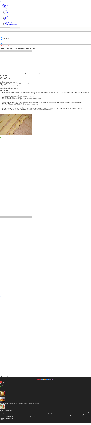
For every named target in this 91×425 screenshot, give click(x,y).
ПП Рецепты (63, 415)
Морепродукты (5, 10)
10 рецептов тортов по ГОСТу (7, 410)
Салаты (4, 7)
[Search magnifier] (1, 29)
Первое (6, 12)
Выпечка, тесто (5, 5)
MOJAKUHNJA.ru (9, 418)
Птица (5, 23)
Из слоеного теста (9, 415)
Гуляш (50, 413)
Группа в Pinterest (5, 384)
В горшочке (20, 413)
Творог (25, 416)
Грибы (5, 17)
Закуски (6, 19)
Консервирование (29, 415)
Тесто (29, 416)
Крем (33, 415)
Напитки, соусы (8, 22)
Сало (15, 416)
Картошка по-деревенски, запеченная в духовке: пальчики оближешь (16, 390)
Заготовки (6, 18)
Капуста (15, 415)
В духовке (25, 413)
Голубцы (47, 413)
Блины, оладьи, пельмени (10, 16)
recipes (3, 11)
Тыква (35, 417)
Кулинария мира (39, 415)
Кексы (25, 415)
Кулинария (6, 25)
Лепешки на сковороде (51, 415)
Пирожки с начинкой (74, 415)
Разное (2, 417)
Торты (32, 417)
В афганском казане (12, 413)
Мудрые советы (6, 4)
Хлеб (39, 416)
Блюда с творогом (8, 15)
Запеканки (6, 21)
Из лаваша (74, 413)
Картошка (21, 415)
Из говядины (68, 413)
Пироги (67, 415)
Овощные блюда (8, 13)
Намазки (60, 415)
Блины (6, 413)
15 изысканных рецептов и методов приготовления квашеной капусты (17, 396)
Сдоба (17, 416)
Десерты (4, 6)
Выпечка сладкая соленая (37, 413)
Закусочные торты (56, 413)
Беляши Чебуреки (2, 413)
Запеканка (62, 413)
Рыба (6, 417)
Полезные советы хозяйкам (10, 24)
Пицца (81, 415)
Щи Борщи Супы (44, 416)
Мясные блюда (5, 8)
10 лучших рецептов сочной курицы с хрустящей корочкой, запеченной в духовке (19, 403)
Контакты (2, 419)
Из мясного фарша (82, 413)
